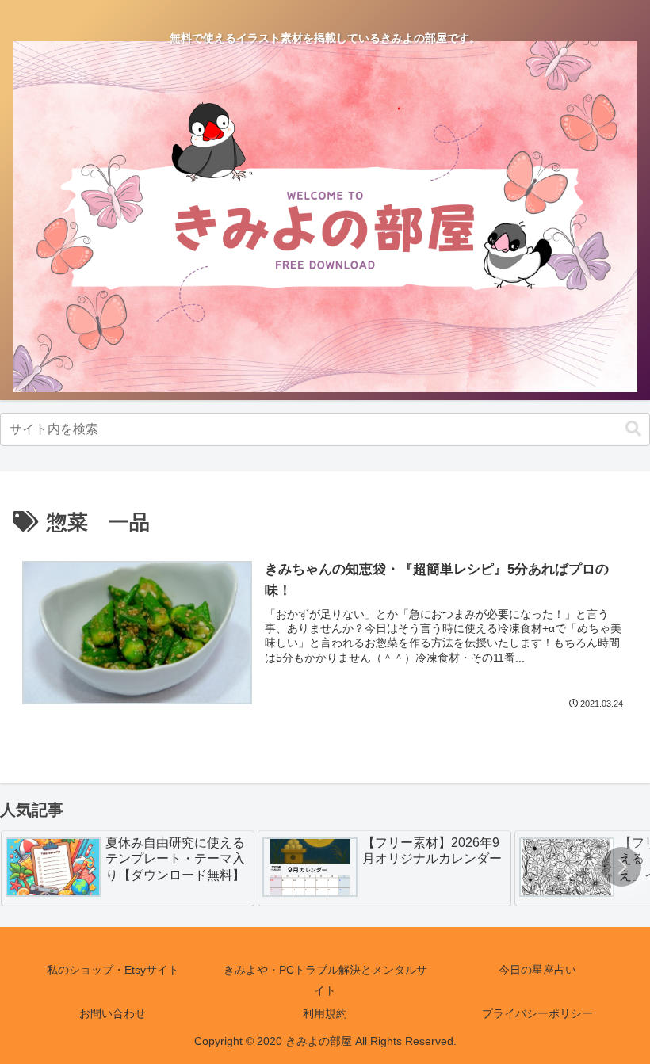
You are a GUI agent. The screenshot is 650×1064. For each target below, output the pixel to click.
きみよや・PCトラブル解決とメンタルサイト (325, 979)
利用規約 (325, 1013)
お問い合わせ (112, 1013)
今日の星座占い (537, 969)
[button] (633, 429)
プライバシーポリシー (537, 1013)
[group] (127, 868)
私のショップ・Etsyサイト (113, 969)
